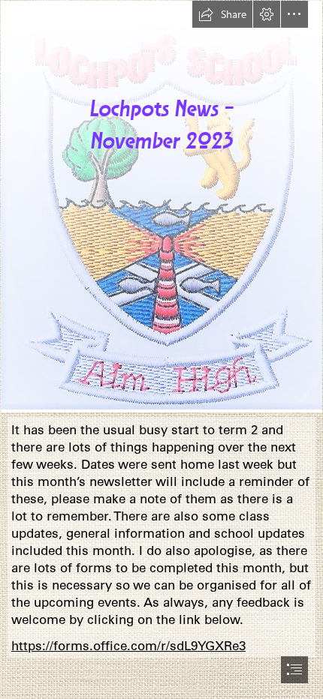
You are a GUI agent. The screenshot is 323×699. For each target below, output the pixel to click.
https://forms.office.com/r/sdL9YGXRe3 (128, 645)
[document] (161, 349)
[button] (222, 14)
